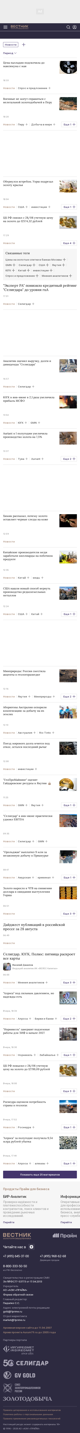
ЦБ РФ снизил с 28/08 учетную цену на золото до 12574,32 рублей (28, 219)
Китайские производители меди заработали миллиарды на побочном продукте (28, 556)
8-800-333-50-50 (15, 1268)
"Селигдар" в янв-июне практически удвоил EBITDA (27, 817)
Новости (11, 44)
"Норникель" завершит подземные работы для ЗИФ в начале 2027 (26, 1031)
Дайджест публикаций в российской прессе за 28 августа (34, 927)
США (42, 265)
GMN (8, 265)
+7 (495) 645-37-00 (16, 1256)
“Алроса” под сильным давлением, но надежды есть (28, 994)
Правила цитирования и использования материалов (32, 1410)
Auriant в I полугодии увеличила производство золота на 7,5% (25, 435)
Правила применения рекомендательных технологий (31, 1418)
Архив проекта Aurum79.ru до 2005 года (29, 1332)
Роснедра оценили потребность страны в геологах (24, 1103)
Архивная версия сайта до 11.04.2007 (27, 1327)
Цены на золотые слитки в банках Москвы (33, 259)
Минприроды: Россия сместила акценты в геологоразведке (24, 672)
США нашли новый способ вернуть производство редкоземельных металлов (26, 592)
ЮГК (8, 270)
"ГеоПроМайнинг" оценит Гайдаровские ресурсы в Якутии (25, 781)
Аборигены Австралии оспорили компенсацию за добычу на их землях (25, 711)
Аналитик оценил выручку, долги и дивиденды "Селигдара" (27, 362)
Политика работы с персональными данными (28, 1414)
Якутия (56, 265)
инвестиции (41, 270)
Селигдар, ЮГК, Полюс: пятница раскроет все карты (39, 956)
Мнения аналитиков (55, 275)
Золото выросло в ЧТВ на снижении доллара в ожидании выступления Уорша (27, 891)
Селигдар (25, 265)
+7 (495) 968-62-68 (53, 1258)
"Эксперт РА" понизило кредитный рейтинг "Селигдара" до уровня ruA (40, 287)
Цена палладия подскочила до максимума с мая (23, 64)
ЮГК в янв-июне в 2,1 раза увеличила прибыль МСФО (28, 399)
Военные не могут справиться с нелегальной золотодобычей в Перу (27, 100)
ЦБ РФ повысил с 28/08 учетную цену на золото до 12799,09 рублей (26, 1067)
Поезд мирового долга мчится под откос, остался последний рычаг (26, 745)
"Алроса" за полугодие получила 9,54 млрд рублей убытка (28, 1139)
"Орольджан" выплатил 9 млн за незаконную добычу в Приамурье (26, 853)
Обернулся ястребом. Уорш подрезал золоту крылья (28, 183)
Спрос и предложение (20, 275)
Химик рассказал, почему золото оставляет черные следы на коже (25, 517)
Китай (22, 270)
